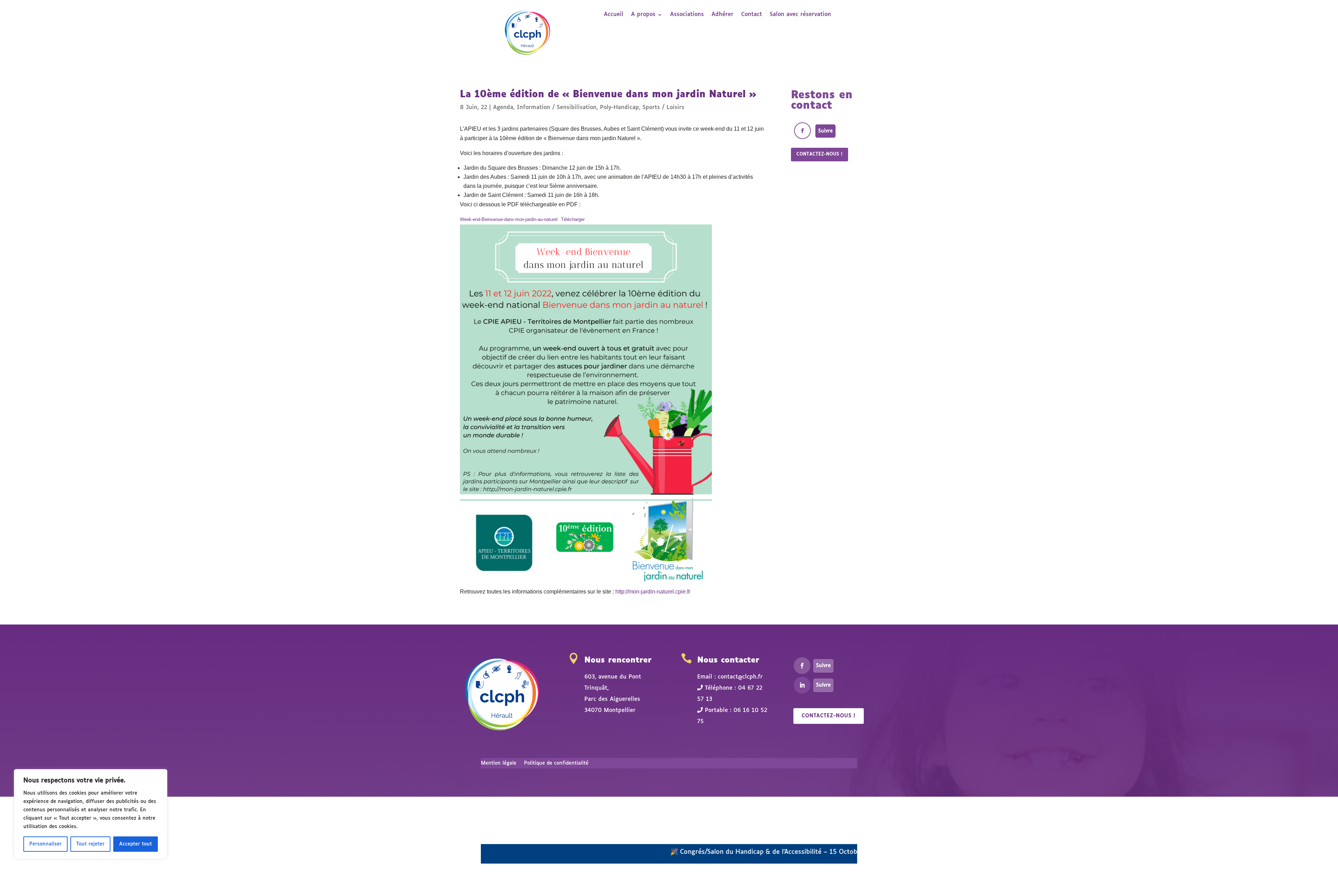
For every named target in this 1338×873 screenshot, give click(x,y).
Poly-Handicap (619, 107)
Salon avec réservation (800, 14)
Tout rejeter (90, 844)
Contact (751, 14)
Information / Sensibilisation (557, 107)
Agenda (503, 107)
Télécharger (573, 219)
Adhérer (722, 14)
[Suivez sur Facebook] (802, 130)
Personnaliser (45, 844)
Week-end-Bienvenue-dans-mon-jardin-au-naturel (509, 219)
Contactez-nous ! (820, 154)
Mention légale (498, 763)
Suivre (825, 131)
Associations (687, 14)
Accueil (613, 14)
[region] (90, 814)
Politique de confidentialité (556, 763)
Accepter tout (135, 844)
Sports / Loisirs (663, 107)
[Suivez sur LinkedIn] (802, 685)
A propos (643, 14)
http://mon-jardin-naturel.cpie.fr (652, 592)
